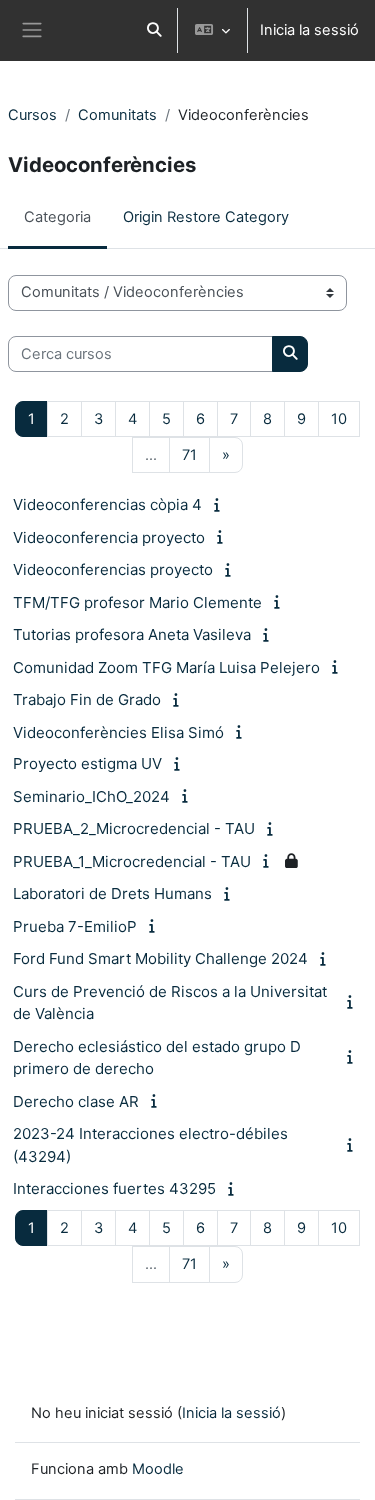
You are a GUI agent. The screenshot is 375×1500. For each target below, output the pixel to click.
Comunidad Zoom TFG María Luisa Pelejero (166, 667)
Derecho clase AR (76, 1101)
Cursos (32, 115)
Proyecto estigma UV (87, 763)
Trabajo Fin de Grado (87, 699)
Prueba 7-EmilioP (75, 926)
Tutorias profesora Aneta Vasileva (132, 634)
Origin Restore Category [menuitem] (206, 217)
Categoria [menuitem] (57, 217)
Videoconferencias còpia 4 (107, 504)
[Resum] (220, 505)
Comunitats (117, 115)
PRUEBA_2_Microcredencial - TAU (134, 828)
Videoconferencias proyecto (113, 569)
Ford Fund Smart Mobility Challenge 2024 (160, 958)
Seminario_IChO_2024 (91, 796)
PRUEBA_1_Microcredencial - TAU (132, 861)
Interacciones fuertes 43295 (114, 1188)
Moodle (158, 1469)
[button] (154, 30)
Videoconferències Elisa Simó (118, 732)
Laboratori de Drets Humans (112, 893)
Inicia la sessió (309, 30)
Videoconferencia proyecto (109, 537)
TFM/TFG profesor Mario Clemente (137, 602)
